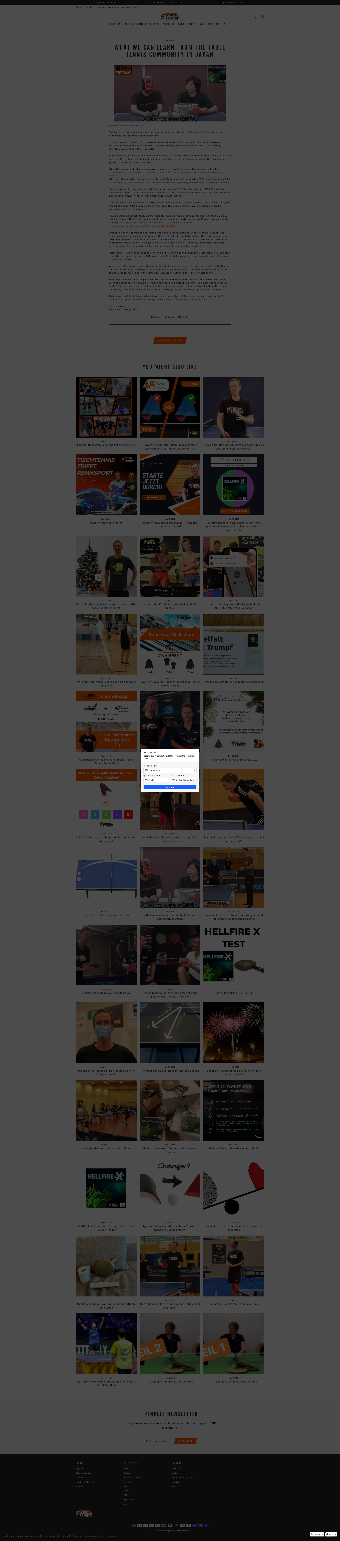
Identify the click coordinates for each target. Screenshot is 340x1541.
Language (154, 775)
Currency (181, 775)
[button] (317, 1534)
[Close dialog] (197, 751)
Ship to (152, 766)
